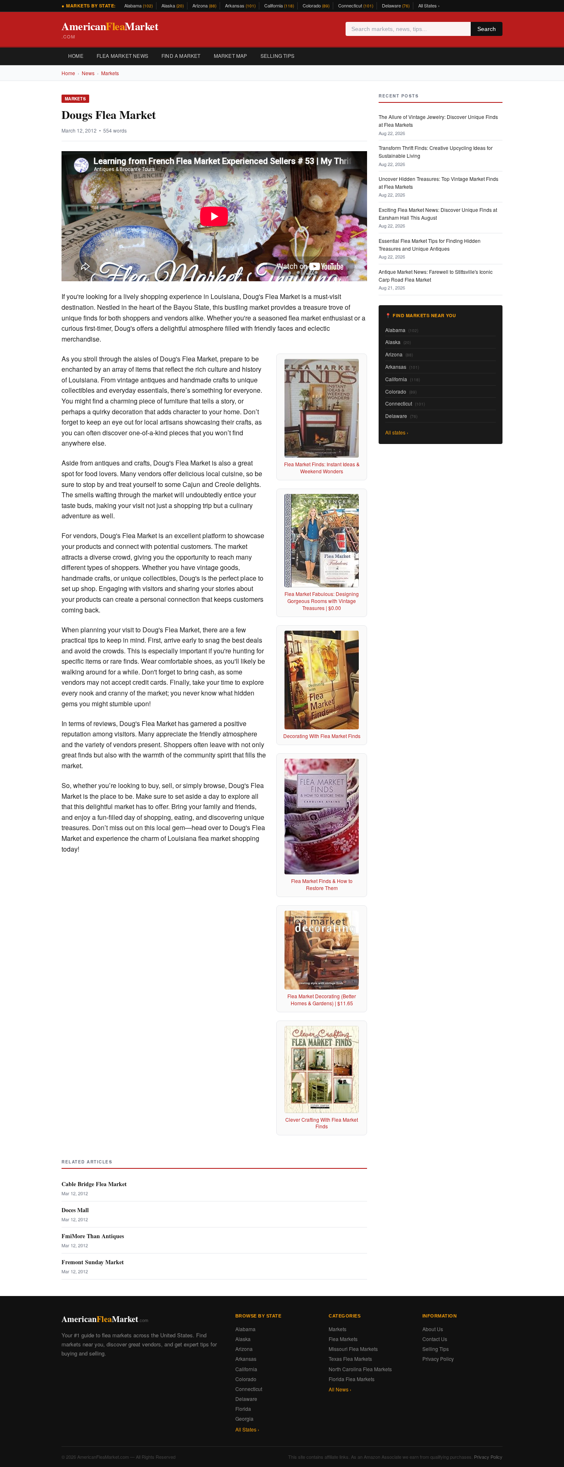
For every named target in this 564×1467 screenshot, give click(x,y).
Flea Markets (343, 1338)
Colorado (316, 5)
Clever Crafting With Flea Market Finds (321, 1123)
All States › (429, 5)
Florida (243, 1408)
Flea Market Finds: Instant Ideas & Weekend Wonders (322, 468)
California (279, 5)
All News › (340, 1389)
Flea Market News (122, 55)
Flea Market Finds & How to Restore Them (322, 884)
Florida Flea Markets (351, 1378)
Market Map (230, 55)
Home (75, 55)
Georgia (244, 1418)
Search (486, 29)
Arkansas (240, 5)
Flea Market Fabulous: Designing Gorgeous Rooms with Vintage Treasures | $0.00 (321, 600)
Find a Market (181, 55)
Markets (110, 72)
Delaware (396, 5)
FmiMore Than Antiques (93, 1236)
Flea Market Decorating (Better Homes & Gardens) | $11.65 (321, 999)
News (88, 72)
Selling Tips (277, 55)
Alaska (172, 5)
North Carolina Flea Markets (360, 1368)
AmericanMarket (110, 29)
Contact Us (434, 1338)
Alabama (138, 5)
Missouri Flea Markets (353, 1348)
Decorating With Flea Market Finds (321, 735)
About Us (432, 1328)
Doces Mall (75, 1210)
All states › (396, 432)
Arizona (204, 5)
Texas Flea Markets (350, 1358)
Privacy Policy (438, 1358)
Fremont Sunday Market (93, 1262)
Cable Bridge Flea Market (94, 1184)
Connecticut (355, 5)
